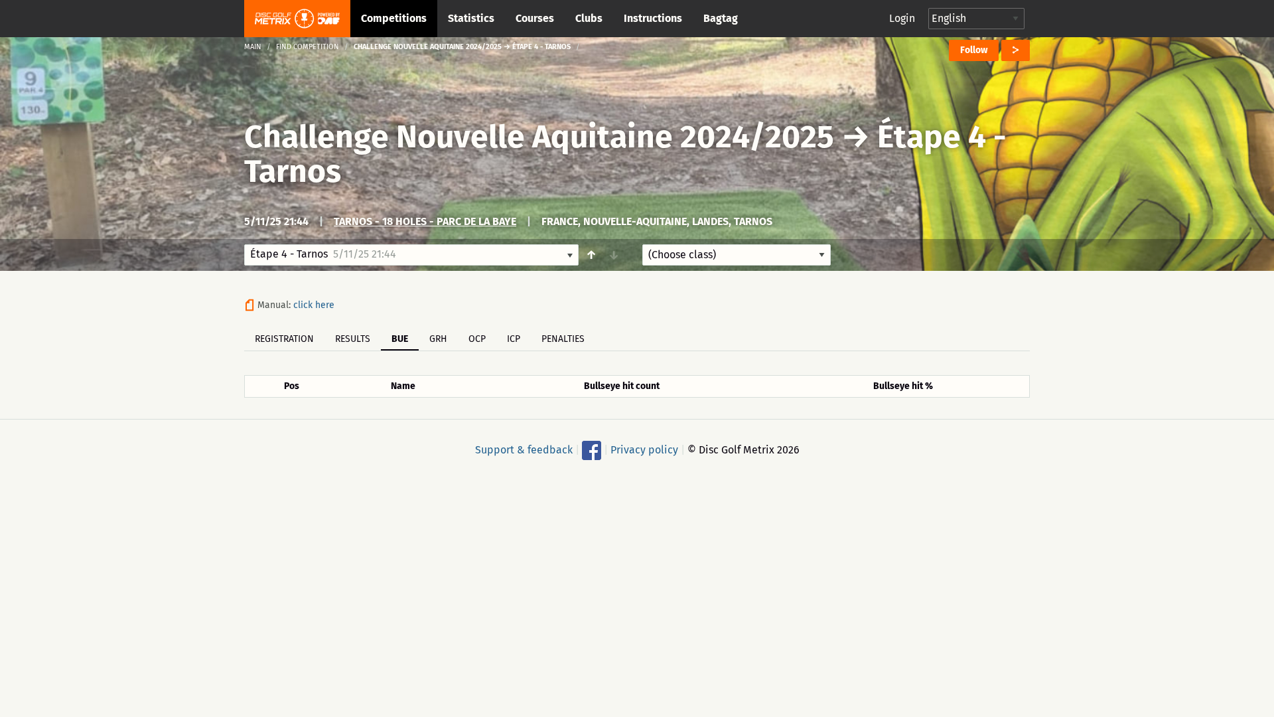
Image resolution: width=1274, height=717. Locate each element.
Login (902, 18)
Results (352, 339)
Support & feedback (524, 449)
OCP (477, 339)
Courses (535, 18)
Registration (284, 339)
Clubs (588, 18)
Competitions (394, 18)
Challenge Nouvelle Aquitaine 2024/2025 (539, 137)
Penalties (563, 339)
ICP (513, 339)
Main (252, 46)
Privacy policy (644, 449)
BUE (399, 339)
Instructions (653, 18)
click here (313, 305)
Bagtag (720, 18)
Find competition (307, 46)
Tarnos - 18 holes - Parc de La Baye (425, 221)
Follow (973, 50)
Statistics (471, 18)
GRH (438, 339)
